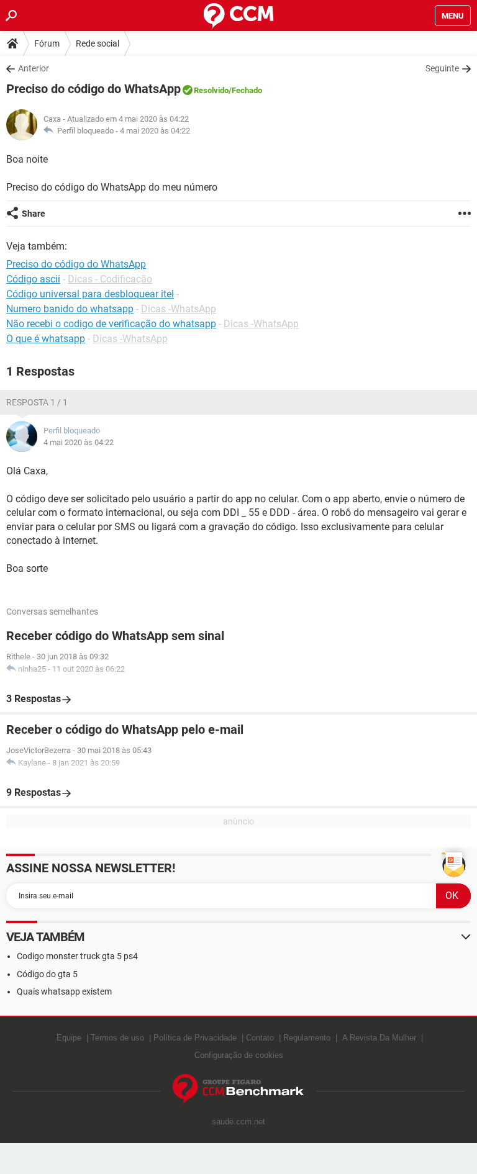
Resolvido (211, 90)
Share (33, 214)
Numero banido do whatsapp (70, 309)
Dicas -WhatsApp (178, 309)
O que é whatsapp (45, 339)
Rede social (97, 43)
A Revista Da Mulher (379, 1037)
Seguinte (442, 68)
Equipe (69, 1037)
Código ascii (33, 279)
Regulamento (306, 1037)
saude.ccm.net (238, 1121)
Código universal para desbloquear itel (90, 294)
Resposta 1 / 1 (37, 402)
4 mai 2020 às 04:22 (155, 130)
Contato (260, 1037)
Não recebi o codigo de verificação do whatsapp (111, 324)
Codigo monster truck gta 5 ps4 (77, 956)
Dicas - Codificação (110, 279)
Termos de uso (117, 1037)
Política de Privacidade (195, 1037)
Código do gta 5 (47, 974)
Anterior (33, 68)
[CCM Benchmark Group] (238, 1089)
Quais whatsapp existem (64, 991)
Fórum (47, 43)
